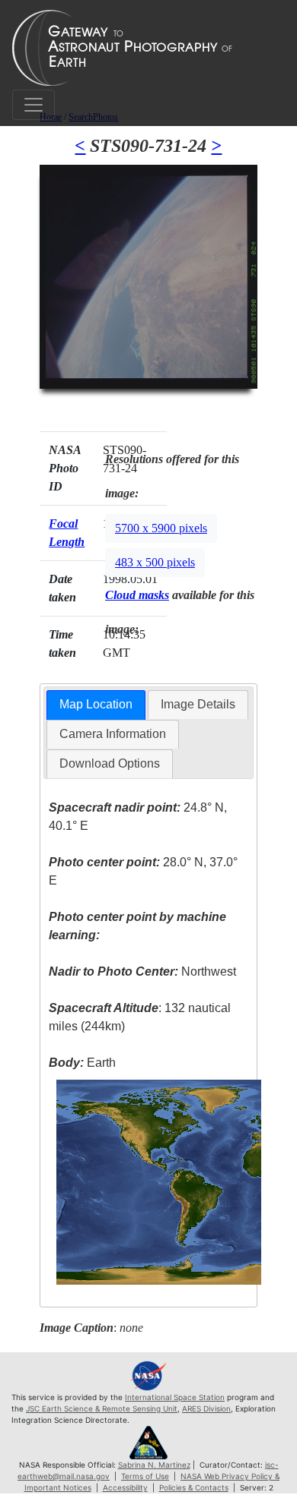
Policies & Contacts (193, 1487)
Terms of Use (145, 1476)
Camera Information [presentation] (112, 733)
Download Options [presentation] (109, 763)
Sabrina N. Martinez (154, 1464)
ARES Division (206, 1408)
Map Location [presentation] (96, 704)
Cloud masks (137, 594)
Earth (82, 1062)
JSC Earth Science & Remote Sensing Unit (101, 1408)
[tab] (95, 705)
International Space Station (175, 1397)
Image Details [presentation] (198, 704)
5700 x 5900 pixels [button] (161, 528)
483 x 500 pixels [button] (155, 562)
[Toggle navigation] (33, 105)
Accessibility (125, 1487)
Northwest (142, 971)
